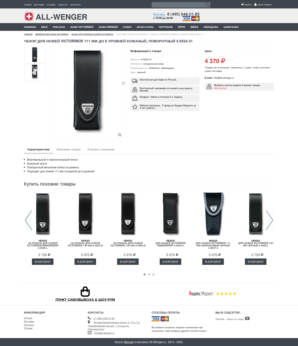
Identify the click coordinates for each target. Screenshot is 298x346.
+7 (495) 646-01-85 (104, 318)
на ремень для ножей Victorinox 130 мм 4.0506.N (127, 243)
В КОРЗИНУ (43, 262)
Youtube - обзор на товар (230, 319)
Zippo (181, 27)
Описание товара (69, 149)
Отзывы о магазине (101, 149)
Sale (44, 27)
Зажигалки (231, 27)
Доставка (39, 4)
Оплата (28, 4)
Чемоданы (210, 27)
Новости (63, 4)
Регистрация (264, 4)
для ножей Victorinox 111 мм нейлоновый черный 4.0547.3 (213, 244)
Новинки (30, 27)
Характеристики (38, 149)
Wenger (129, 342)
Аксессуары (145, 27)
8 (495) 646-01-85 (183, 14)
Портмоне (166, 27)
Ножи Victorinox (81, 27)
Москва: (159, 14)
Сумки (127, 27)
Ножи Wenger (108, 27)
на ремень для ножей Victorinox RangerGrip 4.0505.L (42, 244)
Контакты (75, 4)
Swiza (194, 27)
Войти (248, 4)
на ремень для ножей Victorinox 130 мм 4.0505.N (85, 243)
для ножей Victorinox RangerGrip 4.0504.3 (171, 243)
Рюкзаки (59, 27)
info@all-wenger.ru (104, 333)
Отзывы (51, 4)
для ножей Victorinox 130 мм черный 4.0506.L (255, 243)
